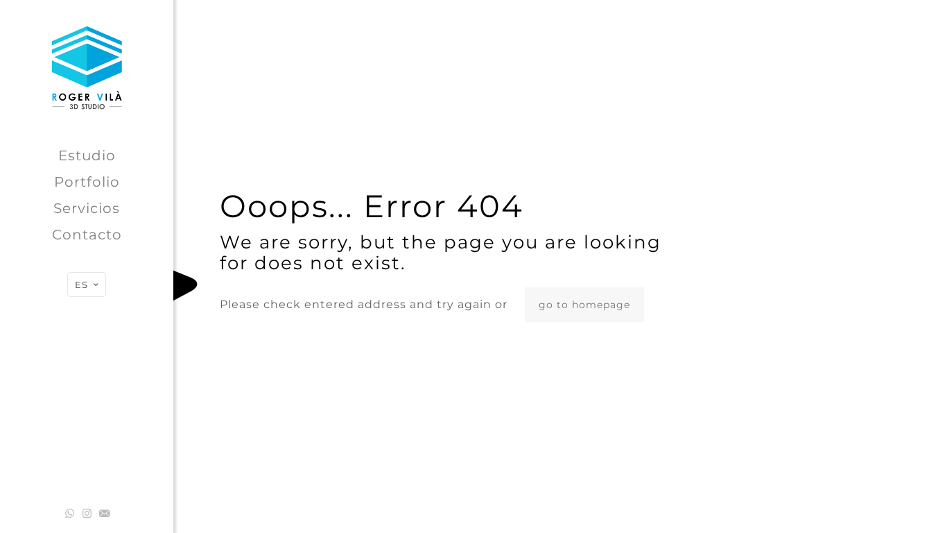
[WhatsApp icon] (69, 513)
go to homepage (584, 304)
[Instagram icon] (87, 513)
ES (81, 284)
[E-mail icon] (104, 513)
